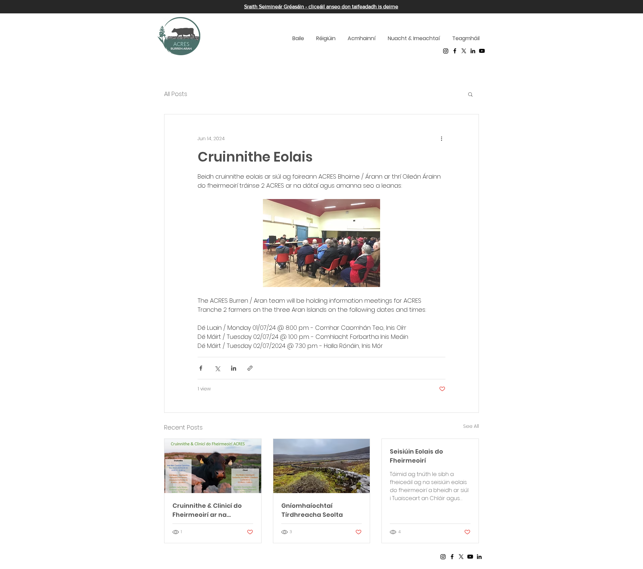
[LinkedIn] (473, 51)
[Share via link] (250, 368)
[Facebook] (454, 51)
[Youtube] (482, 51)
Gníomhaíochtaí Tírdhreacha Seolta (312, 510)
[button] (470, 94)
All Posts (175, 94)
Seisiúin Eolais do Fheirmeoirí (416, 456)
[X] (463, 51)
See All (471, 426)
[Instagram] (445, 51)
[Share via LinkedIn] (233, 368)
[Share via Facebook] (201, 368)
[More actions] (441, 138)
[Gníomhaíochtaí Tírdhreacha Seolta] (321, 466)
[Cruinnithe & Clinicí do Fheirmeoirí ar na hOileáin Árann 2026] (212, 466)
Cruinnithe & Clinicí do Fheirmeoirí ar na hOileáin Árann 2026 (207, 510)
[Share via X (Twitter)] (217, 368)
